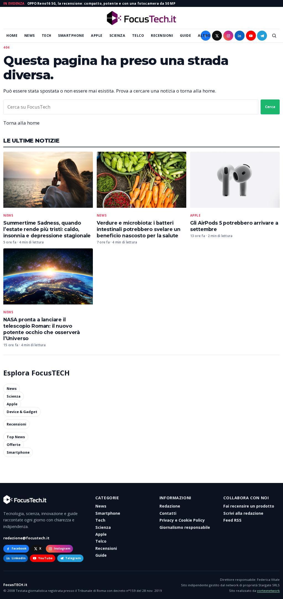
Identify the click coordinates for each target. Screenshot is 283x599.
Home (11, 35)
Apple (97, 35)
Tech (46, 35)
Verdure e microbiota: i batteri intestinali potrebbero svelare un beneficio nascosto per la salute (138, 229)
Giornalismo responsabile (184, 527)
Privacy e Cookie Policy (182, 520)
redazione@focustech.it (26, 537)
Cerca (270, 106)
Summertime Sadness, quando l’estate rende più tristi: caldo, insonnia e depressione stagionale (47, 229)
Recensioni (162, 35)
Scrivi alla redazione (243, 513)
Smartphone (71, 35)
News (29, 35)
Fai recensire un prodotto (248, 506)
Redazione (169, 506)
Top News (16, 436)
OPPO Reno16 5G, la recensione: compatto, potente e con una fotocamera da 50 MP (101, 3)
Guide (185, 35)
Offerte (13, 444)
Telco (138, 35)
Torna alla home (21, 123)
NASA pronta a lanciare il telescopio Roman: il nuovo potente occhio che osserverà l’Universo (41, 329)
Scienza (117, 35)
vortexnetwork (268, 591)
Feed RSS (232, 520)
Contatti (167, 513)
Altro (204, 35)
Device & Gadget (22, 411)
